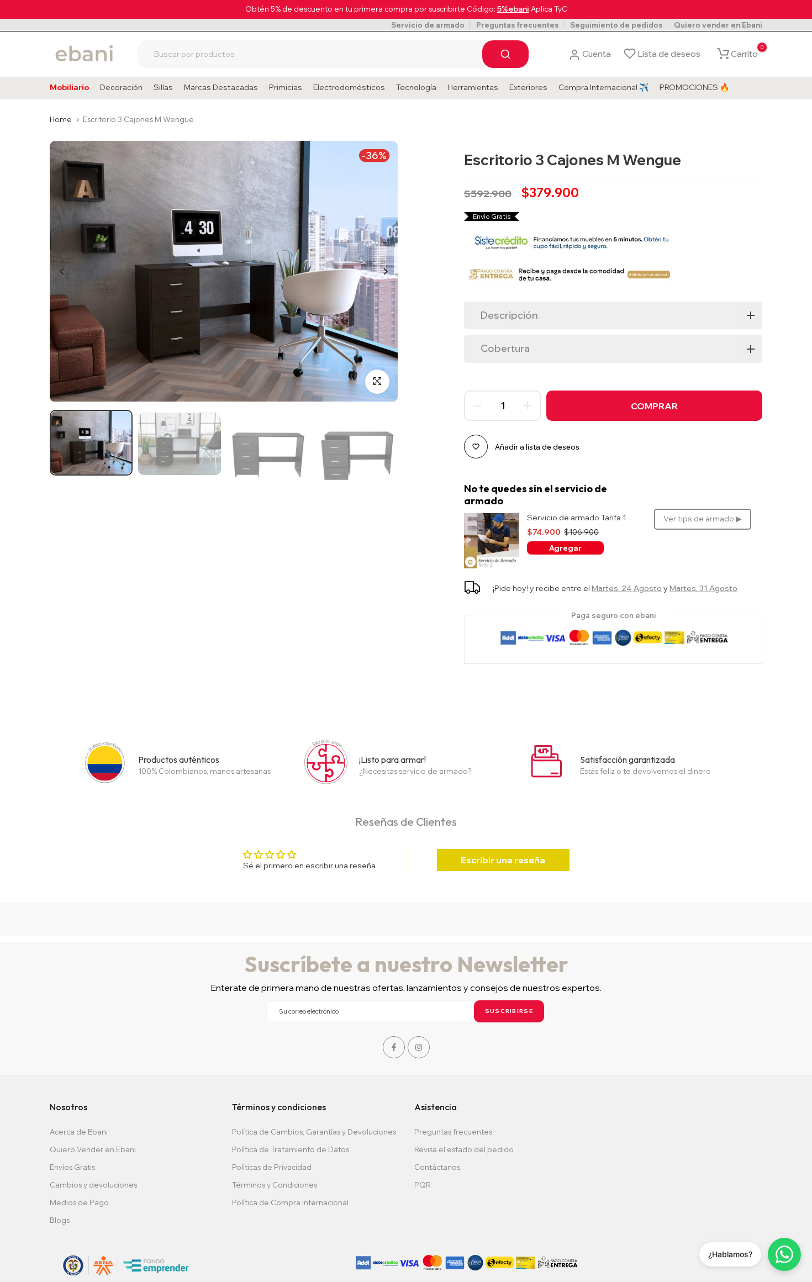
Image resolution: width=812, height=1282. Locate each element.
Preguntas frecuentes (517, 24)
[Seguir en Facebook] (394, 1047)
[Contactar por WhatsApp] (784, 1254)
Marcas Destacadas (221, 87)
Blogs (60, 1220)
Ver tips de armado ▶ (702, 519)
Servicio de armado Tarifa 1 (576, 518)
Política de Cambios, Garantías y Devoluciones (314, 1131)
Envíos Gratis (72, 1167)
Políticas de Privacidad (272, 1167)
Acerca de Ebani (79, 1131)
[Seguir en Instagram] (419, 1047)
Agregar (565, 548)
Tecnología (416, 87)
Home (61, 119)
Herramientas (472, 87)
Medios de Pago (79, 1202)
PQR (422, 1184)
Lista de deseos (668, 54)
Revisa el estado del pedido (464, 1149)
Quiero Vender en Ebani (93, 1149)
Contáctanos (437, 1167)
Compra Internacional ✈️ (603, 87)
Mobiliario (69, 87)
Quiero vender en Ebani (718, 24)
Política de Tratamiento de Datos (290, 1149)
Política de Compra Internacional (290, 1202)
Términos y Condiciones (274, 1184)
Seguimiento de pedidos (616, 24)
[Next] (377, 271)
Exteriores (528, 87)
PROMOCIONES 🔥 (694, 87)
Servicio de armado (428, 24)
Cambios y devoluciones (93, 1184)
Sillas (163, 87)
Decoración (121, 87)
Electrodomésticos (349, 87)
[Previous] (70, 271)
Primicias (285, 87)
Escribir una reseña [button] (503, 860)
